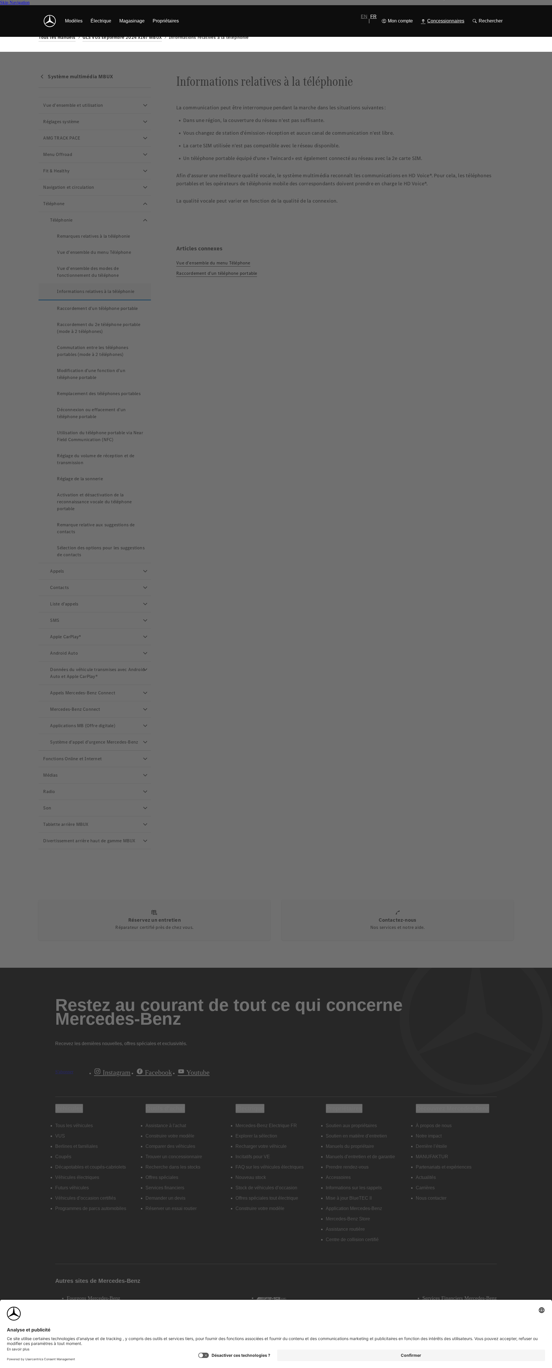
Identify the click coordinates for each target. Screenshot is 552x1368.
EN (364, 16)
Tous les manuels (57, 37)
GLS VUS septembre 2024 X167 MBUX (122, 37)
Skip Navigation (15, 2)
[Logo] (50, 21)
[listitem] (73, 21)
